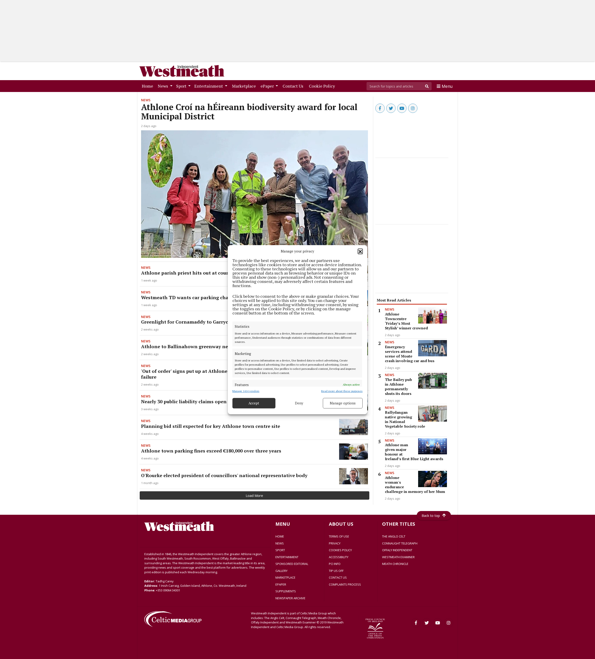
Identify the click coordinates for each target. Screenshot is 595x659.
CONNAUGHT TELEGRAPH (399, 543)
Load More (254, 495)
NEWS (279, 543)
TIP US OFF (336, 571)
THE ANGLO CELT (393, 536)
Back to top (431, 515)
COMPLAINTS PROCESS (345, 584)
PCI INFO (334, 564)
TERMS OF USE (339, 536)
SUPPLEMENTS (285, 591)
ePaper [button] (268, 86)
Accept (253, 403)
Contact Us (294, 86)
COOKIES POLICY (340, 550)
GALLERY (281, 571)
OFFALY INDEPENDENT (397, 550)
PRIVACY (334, 543)
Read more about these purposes (342, 391)
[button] (360, 251)
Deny (299, 403)
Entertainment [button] (209, 86)
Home (148, 86)
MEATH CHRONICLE (395, 564)
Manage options (343, 403)
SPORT (280, 550)
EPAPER (280, 584)
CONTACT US (338, 577)
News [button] (163, 86)
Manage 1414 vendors (245, 391)
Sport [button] (181, 86)
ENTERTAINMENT (286, 557)
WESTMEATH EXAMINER (398, 557)
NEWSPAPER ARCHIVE (290, 598)
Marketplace (245, 86)
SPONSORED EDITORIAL (291, 564)
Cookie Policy (323, 86)
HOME (279, 536)
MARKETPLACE (285, 577)
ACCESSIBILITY (338, 557)
